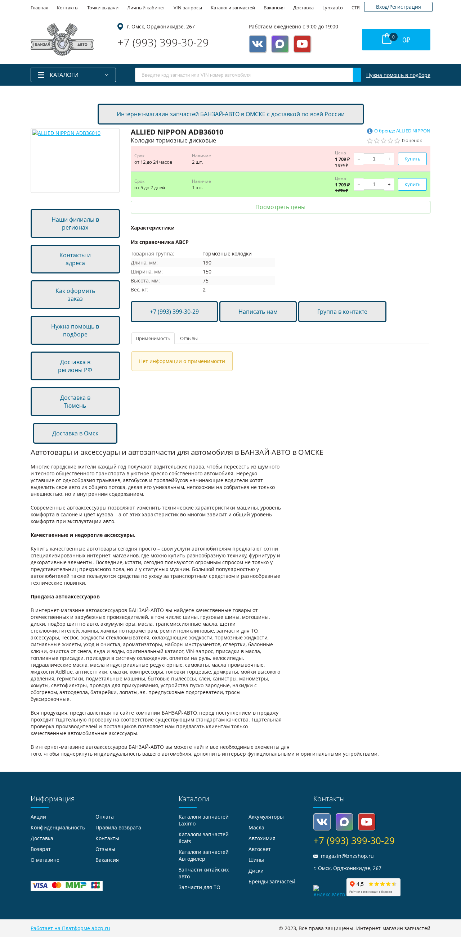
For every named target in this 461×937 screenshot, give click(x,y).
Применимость (153, 338)
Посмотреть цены (280, 207)
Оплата (104, 816)
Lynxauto (332, 7)
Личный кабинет (146, 7)
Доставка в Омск (75, 433)
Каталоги (64, 75)
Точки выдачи (102, 7)
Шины (256, 859)
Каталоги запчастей (233, 7)
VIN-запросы (188, 7)
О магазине (45, 859)
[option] (75, 160)
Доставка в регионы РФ (75, 366)
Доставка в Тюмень (75, 401)
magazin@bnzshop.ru (347, 855)
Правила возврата (118, 827)
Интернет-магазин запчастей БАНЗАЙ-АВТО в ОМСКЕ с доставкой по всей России (231, 114)
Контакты (68, 7)
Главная (39, 7)
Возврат (41, 849)
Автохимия (262, 838)
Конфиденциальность (58, 827)
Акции (38, 816)
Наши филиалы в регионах (75, 223)
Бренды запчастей (272, 881)
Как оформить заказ (75, 295)
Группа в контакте (342, 312)
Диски (256, 870)
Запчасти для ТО (199, 887)
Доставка (303, 7)
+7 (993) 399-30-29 (163, 42)
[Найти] (357, 75)
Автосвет (260, 849)
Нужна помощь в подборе (398, 75)
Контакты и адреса (75, 259)
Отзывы (189, 338)
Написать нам (258, 312)
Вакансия (274, 7)
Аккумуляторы (266, 816)
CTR (356, 7)
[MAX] (279, 44)
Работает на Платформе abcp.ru (70, 928)
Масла (256, 827)
